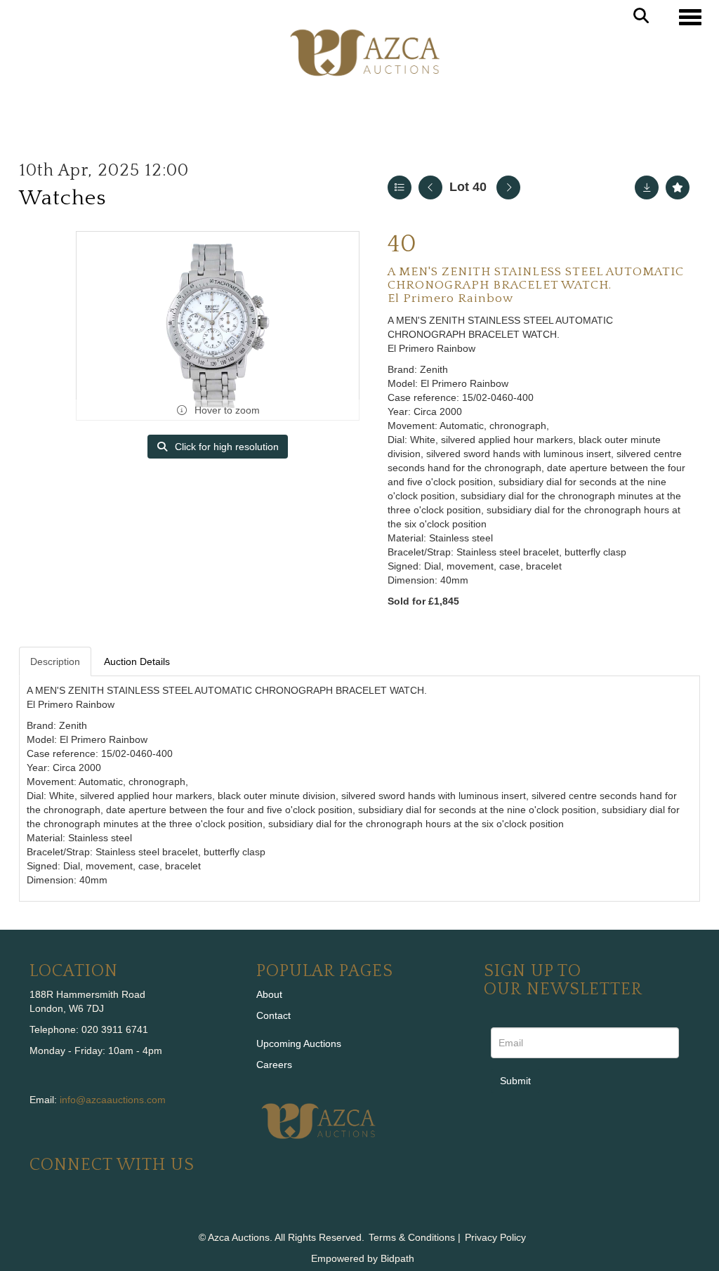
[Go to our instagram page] (130, 1212)
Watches (62, 198)
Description (55, 661)
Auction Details (137, 661)
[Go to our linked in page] (72, 1212)
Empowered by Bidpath (362, 1258)
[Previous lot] (430, 187)
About (269, 994)
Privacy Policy (495, 1237)
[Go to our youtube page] (101, 1212)
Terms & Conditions (412, 1237)
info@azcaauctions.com (113, 1099)
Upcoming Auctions (298, 1043)
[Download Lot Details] (647, 187)
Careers (274, 1064)
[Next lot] (508, 187)
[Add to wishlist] (678, 187)
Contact (273, 1015)
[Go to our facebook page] (42, 1212)
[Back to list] (399, 187)
